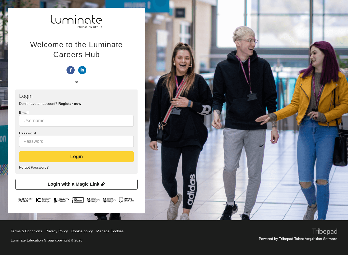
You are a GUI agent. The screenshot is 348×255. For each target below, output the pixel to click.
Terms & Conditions (26, 231)
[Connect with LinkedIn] (82, 70)
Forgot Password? (34, 167)
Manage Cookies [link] (110, 231)
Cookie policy (82, 231)
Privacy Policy (57, 231)
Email (24, 112)
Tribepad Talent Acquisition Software (308, 239)
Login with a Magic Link (74, 184)
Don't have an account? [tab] (50, 103)
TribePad (324, 232)
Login (76, 156)
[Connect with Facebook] (70, 70)
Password (27, 133)
